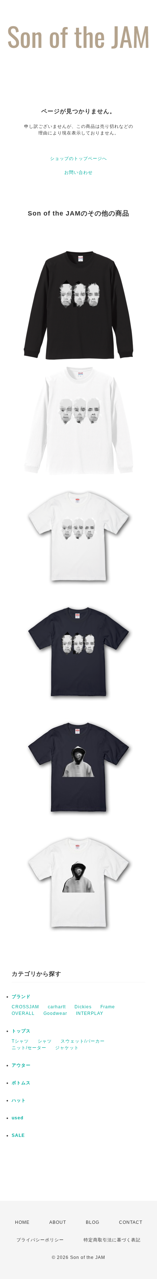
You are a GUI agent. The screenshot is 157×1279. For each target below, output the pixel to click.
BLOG (92, 1222)
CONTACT (130, 1222)
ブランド (21, 996)
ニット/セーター (29, 1047)
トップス (21, 1031)
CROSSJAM (25, 1006)
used (17, 1117)
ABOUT (57, 1222)
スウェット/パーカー (83, 1041)
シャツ (45, 1041)
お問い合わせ (78, 172)
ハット (19, 1100)
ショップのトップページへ (78, 158)
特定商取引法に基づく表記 (112, 1239)
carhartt (57, 1006)
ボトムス (21, 1082)
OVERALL (23, 1013)
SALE (18, 1135)
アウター (21, 1065)
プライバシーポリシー (40, 1239)
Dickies (83, 1006)
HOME (22, 1222)
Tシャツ (20, 1041)
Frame (107, 1006)
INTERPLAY (89, 1013)
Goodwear (55, 1013)
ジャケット (67, 1047)
